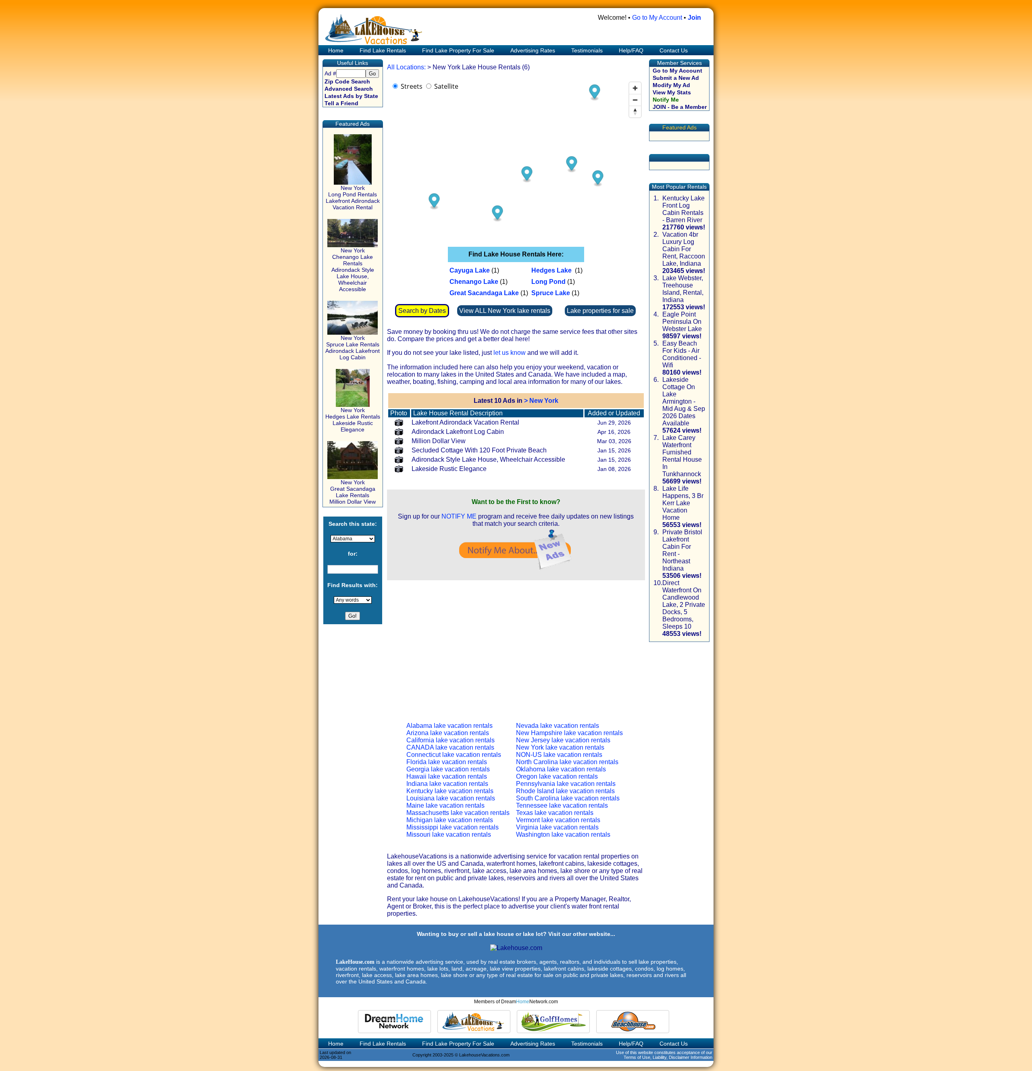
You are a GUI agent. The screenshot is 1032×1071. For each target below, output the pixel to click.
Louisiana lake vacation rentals (450, 798)
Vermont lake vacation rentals (558, 820)
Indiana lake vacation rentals (447, 783)
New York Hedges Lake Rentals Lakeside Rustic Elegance (352, 420)
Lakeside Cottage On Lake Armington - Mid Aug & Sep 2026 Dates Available (683, 401)
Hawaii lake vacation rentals (446, 776)
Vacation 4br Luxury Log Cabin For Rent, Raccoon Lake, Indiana (683, 249)
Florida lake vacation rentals (446, 761)
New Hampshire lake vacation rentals (569, 732)
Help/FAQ (631, 50)
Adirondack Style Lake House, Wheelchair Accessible (488, 459)
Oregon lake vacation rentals (557, 776)
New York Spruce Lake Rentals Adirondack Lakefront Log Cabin (352, 347)
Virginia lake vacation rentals (557, 827)
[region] (516, 159)
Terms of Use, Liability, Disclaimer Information (668, 1057)
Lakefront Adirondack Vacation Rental (465, 422)
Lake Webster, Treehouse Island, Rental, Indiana (682, 289)
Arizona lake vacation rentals (447, 732)
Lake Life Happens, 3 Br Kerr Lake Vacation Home (682, 503)
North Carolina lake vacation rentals (567, 761)
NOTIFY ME (458, 516)
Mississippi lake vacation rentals (452, 827)
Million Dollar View (439, 441)
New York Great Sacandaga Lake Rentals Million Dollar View (352, 492)
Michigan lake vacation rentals (449, 820)
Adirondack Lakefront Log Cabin (458, 431)
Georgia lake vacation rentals (448, 769)
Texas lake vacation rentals (554, 812)
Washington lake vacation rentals (563, 834)
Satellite (446, 86)
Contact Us (674, 50)
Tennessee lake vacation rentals (562, 805)
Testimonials (587, 50)
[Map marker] (571, 164)
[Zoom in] (635, 88)
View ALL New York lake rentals (504, 310)
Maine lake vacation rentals (445, 805)
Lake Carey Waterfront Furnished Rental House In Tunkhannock (682, 455)
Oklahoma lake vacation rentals (561, 769)
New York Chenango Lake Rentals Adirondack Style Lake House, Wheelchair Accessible (352, 269)
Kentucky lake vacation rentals (449, 791)
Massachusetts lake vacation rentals (458, 812)
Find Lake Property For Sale (458, 50)
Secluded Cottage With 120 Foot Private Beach (479, 450)
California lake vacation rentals (450, 740)
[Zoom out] (635, 100)
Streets (411, 86)
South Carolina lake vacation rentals (568, 798)
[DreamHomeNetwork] (394, 1021)
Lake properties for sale (600, 310)
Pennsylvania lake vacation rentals (566, 783)
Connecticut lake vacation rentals (453, 754)
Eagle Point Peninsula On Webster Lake (682, 321)
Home (335, 50)
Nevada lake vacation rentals (557, 725)
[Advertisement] (516, 644)
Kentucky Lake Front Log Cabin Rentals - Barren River (683, 209)
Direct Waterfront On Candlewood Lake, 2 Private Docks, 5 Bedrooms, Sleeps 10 (683, 604)
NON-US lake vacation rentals (559, 754)
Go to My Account (657, 17)
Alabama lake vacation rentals (449, 725)
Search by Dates (422, 310)
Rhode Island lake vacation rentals (565, 791)
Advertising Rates (532, 50)
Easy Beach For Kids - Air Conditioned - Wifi (681, 354)
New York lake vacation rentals (560, 747)
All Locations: (406, 67)
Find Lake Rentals (383, 50)
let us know (509, 352)
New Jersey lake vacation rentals (563, 740)
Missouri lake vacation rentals (448, 834)
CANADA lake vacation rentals (450, 747)
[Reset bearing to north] (635, 111)
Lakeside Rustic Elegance (449, 468)
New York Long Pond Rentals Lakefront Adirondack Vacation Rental (353, 197)
